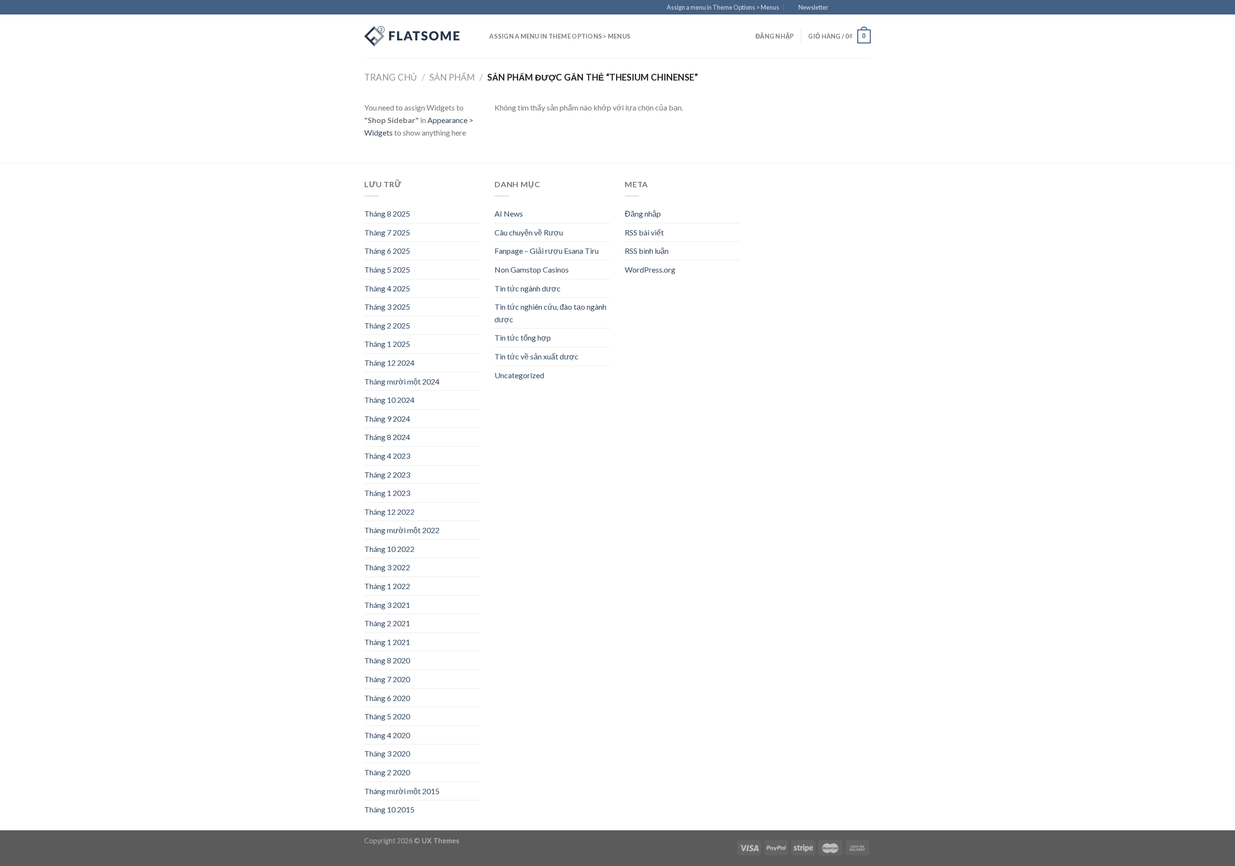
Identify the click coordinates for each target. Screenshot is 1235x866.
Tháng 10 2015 (389, 809)
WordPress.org (650, 269)
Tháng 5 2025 (387, 269)
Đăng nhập (643, 213)
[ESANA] (412, 36)
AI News (508, 213)
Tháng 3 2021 (387, 604)
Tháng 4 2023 (387, 455)
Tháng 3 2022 (387, 567)
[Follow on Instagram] (848, 7)
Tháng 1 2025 (387, 343)
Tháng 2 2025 (387, 325)
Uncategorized (519, 375)
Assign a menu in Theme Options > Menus (723, 7)
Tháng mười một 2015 (401, 791)
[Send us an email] (866, 7)
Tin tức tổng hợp (522, 337)
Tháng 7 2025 (387, 232)
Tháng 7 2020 (387, 679)
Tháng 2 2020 (387, 772)
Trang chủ (390, 77)
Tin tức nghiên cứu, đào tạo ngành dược (550, 313)
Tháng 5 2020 (387, 716)
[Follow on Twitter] (857, 7)
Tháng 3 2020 (387, 753)
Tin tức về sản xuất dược (536, 356)
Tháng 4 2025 (387, 288)
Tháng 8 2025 (387, 213)
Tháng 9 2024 (387, 418)
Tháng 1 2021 (387, 641)
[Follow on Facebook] (838, 7)
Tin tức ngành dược (527, 288)
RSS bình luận (647, 250)
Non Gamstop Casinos (531, 269)
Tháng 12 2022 (389, 511)
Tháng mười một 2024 (401, 381)
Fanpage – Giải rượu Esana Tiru (546, 250)
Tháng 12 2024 (389, 362)
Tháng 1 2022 (387, 586)
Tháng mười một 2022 (401, 530)
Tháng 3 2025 (387, 306)
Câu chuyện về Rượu (528, 232)
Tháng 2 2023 (387, 474)
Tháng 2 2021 (387, 623)
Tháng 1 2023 (387, 492)
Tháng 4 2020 (387, 735)
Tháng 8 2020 (387, 660)
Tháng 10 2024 (389, 399)
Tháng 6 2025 (387, 250)
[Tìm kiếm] (478, 36)
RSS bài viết (644, 232)
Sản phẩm (452, 77)
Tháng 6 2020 (387, 697)
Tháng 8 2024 (387, 436)
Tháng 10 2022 (389, 548)
